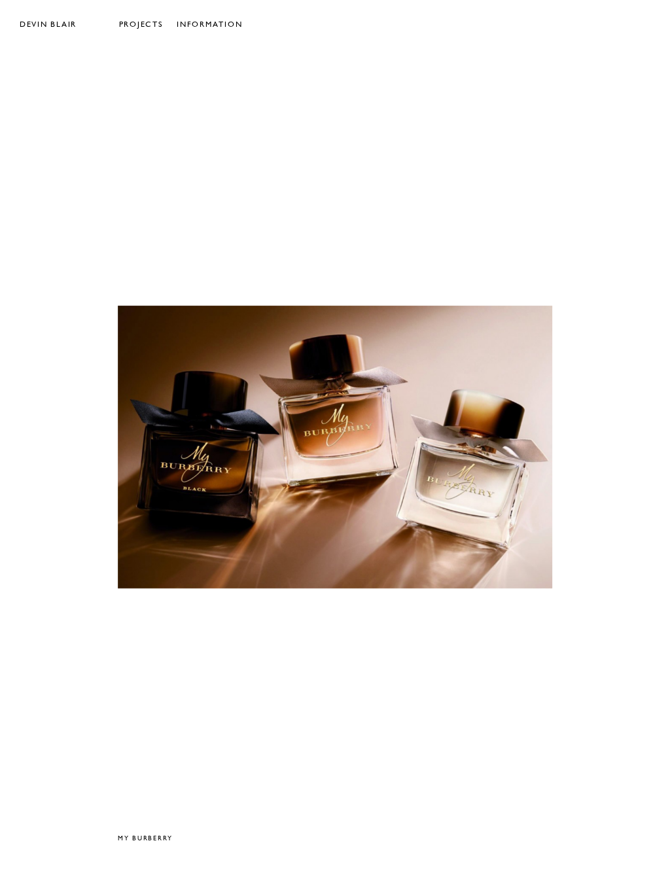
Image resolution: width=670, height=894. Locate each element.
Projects (141, 25)
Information (209, 25)
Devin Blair (48, 25)
